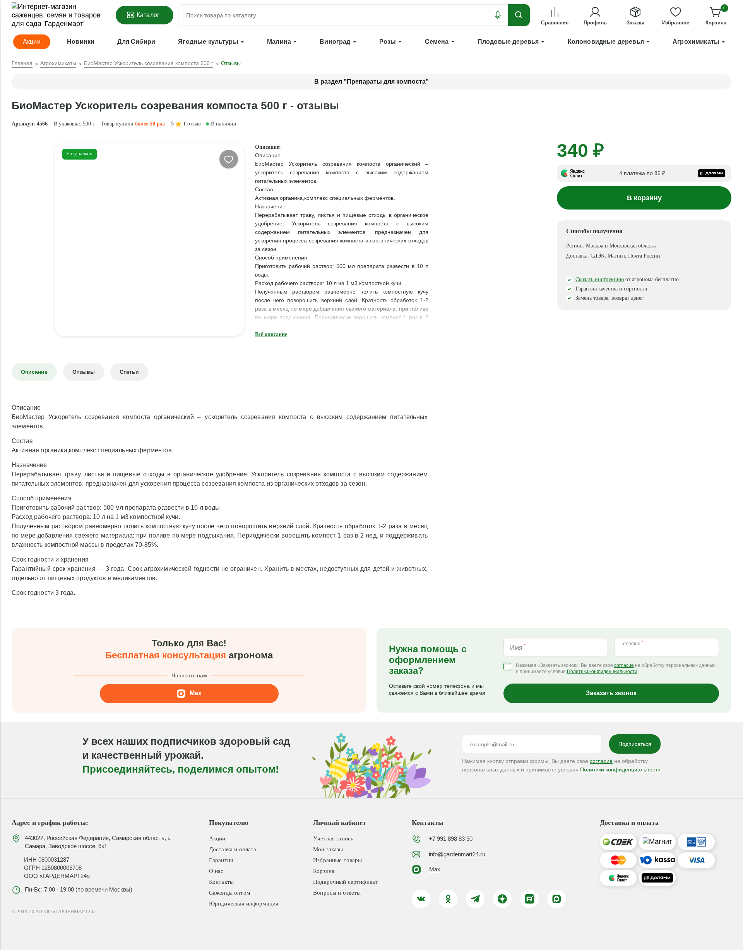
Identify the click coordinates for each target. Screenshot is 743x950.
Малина (279, 41)
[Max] (556, 899)
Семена (437, 41)
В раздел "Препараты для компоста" (371, 81)
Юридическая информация (243, 903)
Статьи (129, 372)
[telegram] (475, 899)
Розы (387, 41)
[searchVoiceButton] (497, 15)
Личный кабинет (339, 822)
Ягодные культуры (208, 41)
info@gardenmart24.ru (457, 854)
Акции (217, 838)
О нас (216, 871)
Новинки (80, 41)
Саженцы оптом (229, 893)
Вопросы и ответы (337, 893)
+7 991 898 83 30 (451, 838)
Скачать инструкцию (599, 279)
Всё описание (271, 334)
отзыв (192, 124)
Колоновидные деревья (606, 41)
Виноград (335, 41)
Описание (34, 372)
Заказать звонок (611, 693)
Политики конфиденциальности (602, 671)
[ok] (448, 899)
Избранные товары (337, 860)
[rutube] (529, 899)
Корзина (323, 871)
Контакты (221, 882)
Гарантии (221, 860)
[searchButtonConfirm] (519, 15)
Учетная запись (333, 838)
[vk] (421, 899)
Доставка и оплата (233, 849)
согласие (624, 665)
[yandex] (502, 899)
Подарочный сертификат (345, 882)
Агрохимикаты (696, 41)
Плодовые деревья (508, 41)
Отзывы (83, 372)
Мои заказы (328, 849)
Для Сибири (136, 41)
